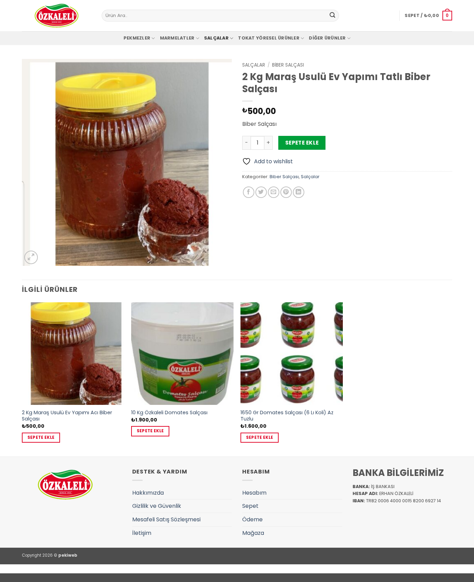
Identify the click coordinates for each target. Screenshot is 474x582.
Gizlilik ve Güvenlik (156, 506)
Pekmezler (137, 38)
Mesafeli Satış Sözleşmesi (166, 519)
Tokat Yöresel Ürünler (268, 38)
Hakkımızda (148, 493)
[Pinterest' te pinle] (286, 192)
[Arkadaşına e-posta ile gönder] (273, 192)
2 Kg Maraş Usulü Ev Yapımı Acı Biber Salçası (67, 415)
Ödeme (252, 519)
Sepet (250, 506)
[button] (428, 15)
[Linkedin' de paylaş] (298, 192)
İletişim (141, 533)
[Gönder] (332, 15)
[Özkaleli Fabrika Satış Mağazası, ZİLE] (56, 15)
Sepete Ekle (302, 142)
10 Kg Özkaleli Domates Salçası (169, 412)
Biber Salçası (288, 65)
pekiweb (67, 555)
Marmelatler (177, 38)
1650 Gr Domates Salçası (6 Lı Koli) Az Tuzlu (286, 415)
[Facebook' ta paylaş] (248, 192)
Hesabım (254, 493)
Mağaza (253, 533)
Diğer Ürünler (327, 38)
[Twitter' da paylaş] (261, 192)
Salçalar (216, 38)
